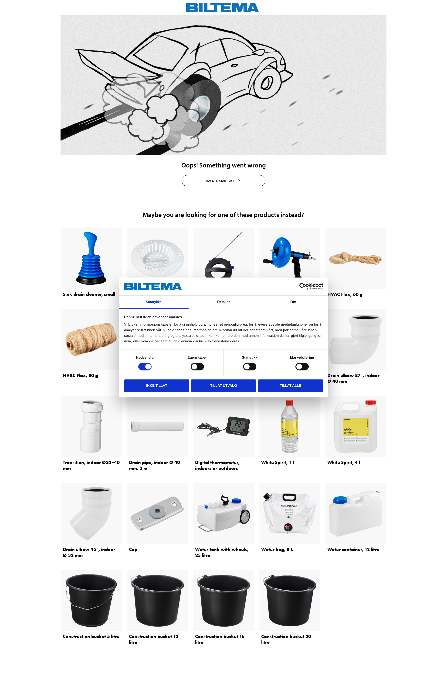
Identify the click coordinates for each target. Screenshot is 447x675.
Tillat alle (290, 386)
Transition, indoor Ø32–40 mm (91, 465)
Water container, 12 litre (353, 549)
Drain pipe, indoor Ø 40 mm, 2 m (154, 465)
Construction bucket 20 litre (286, 639)
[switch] (197, 366)
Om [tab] (293, 302)
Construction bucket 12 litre (153, 639)
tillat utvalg (223, 386)
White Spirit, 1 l (277, 462)
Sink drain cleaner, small (89, 294)
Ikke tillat (156, 386)
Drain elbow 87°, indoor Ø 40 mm (353, 378)
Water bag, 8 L (277, 549)
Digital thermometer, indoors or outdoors (217, 465)
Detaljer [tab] (223, 302)
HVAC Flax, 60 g (344, 294)
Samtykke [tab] (154, 302)
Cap (133, 549)
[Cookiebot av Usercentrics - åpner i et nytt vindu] (302, 286)
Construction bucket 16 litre (219, 639)
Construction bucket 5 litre (91, 636)
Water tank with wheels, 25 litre (221, 552)
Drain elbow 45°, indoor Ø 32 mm (89, 552)
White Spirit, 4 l (343, 462)
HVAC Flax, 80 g (80, 375)
